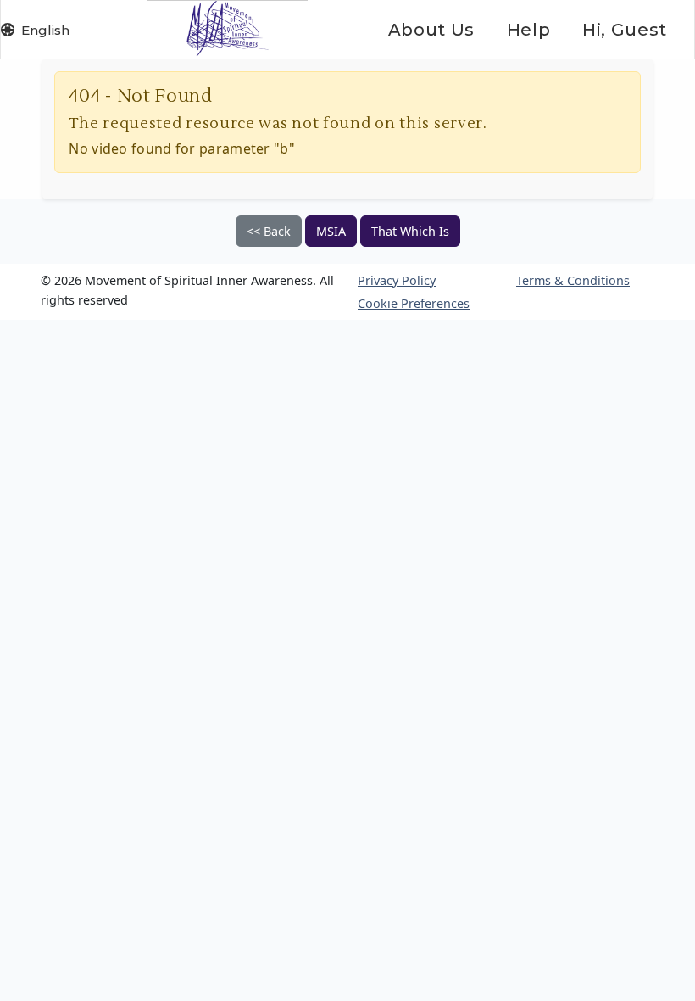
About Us (431, 30)
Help (528, 30)
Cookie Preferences (414, 303)
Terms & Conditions (573, 280)
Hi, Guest (624, 30)
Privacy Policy (397, 280)
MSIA (331, 231)
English (45, 30)
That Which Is (410, 231)
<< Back (269, 231)
